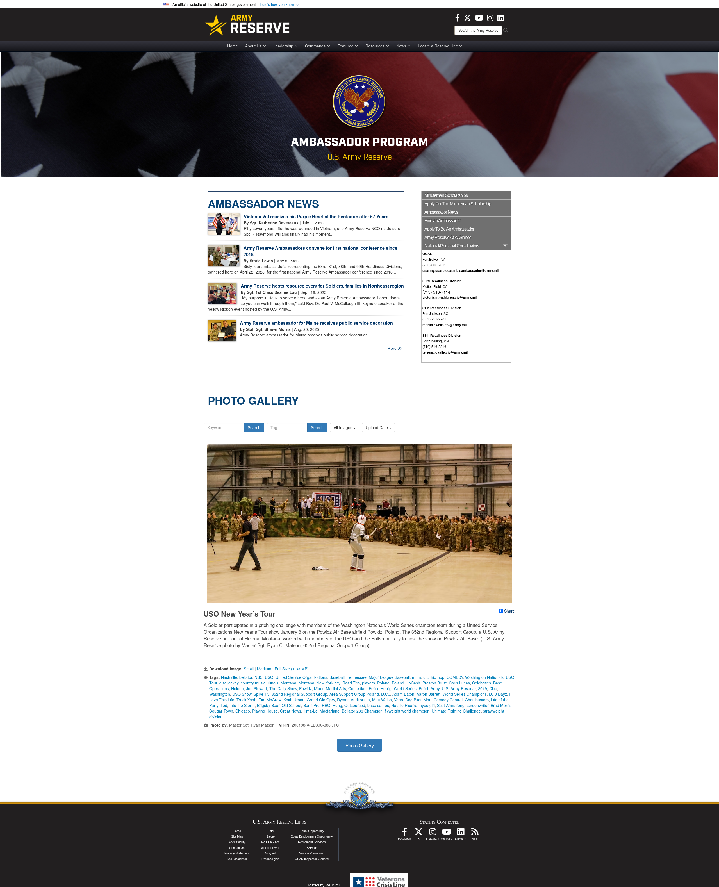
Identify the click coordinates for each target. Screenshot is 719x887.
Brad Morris (501, 705)
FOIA (270, 831)
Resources (374, 46)
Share (509, 611)
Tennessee (357, 677)
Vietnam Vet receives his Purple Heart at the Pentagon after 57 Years (316, 216)
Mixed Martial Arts (330, 688)
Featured (345, 46)
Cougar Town (221, 711)
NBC (258, 677)
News (401, 46)
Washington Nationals (484, 677)
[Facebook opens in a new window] (457, 17)
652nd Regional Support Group (299, 694)
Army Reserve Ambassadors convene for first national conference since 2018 (320, 251)
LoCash (413, 683)
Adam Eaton (403, 694)
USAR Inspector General (312, 859)
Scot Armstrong (451, 705)
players (368, 683)
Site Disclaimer (237, 859)
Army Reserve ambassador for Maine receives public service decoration (316, 323)
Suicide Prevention (311, 853)
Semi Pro (311, 705)
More (392, 348)
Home (232, 46)
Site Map (237, 836)
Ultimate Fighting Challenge (456, 711)
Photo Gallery (359, 745)
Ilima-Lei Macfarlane (321, 711)
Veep (398, 699)
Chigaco (242, 711)
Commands (315, 46)
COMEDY (455, 677)
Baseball (337, 677)
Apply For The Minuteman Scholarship (457, 203)
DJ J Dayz (498, 694)
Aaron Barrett (428, 694)
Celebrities (481, 683)
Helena (237, 688)
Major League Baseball (389, 677)
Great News (290, 711)
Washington (219, 694)
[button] (280, 5)
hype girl (427, 705)
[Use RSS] (475, 833)
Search (254, 427)
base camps (378, 705)
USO (269, 677)
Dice (493, 688)
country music (253, 683)
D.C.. (385, 694)
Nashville (229, 677)
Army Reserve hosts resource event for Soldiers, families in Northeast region (322, 286)
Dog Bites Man (418, 699)
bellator (245, 677)
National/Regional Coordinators (451, 246)
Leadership (283, 46)
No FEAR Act (270, 842)
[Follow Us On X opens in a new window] (418, 833)
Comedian (357, 688)
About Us (253, 46)
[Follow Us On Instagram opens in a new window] (433, 833)
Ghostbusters (477, 699)
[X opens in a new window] (467, 17)
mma (416, 677)
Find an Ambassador (442, 220)
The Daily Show (283, 688)
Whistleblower (270, 847)
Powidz (305, 688)
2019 (482, 688)
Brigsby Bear (268, 705)
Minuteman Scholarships (446, 195)
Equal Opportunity (312, 831)
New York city (328, 683)
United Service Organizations (301, 677)
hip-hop (437, 677)
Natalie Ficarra (404, 705)
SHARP (312, 847)
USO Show (241, 694)
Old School (291, 705)
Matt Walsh (382, 699)
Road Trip (351, 683)
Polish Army (429, 688)
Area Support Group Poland (354, 694)
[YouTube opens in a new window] (479, 17)
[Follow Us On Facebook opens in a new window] (404, 833)
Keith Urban (293, 699)
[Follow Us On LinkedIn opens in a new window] (461, 833)
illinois (273, 683)
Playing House (265, 711)
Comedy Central (448, 699)
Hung (337, 705)
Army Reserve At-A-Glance (447, 237)
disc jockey (228, 683)
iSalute (270, 836)
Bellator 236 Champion (362, 711)
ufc (426, 677)
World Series (405, 688)
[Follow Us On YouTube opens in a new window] (447, 833)
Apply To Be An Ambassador (449, 229)
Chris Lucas (459, 683)
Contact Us (237, 847)
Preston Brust (434, 683)
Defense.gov (270, 859)
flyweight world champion (407, 711)
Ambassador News (441, 212)
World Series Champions (465, 694)
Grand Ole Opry (321, 699)
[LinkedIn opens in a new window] (500, 17)
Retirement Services (312, 842)
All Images (343, 427)
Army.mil (270, 853)
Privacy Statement (236, 853)
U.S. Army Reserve (459, 688)
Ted (223, 705)
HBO (326, 705)
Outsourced (354, 705)
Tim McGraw (270, 699)
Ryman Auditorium (353, 699)
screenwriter (477, 705)
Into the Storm (242, 705)
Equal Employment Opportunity (312, 836)
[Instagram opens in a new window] (490, 17)
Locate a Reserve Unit (438, 46)
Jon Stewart (256, 688)
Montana (288, 683)
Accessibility (237, 842)
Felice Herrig (380, 688)
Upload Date (377, 427)
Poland (383, 683)
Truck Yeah (246, 699)
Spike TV (261, 694)
